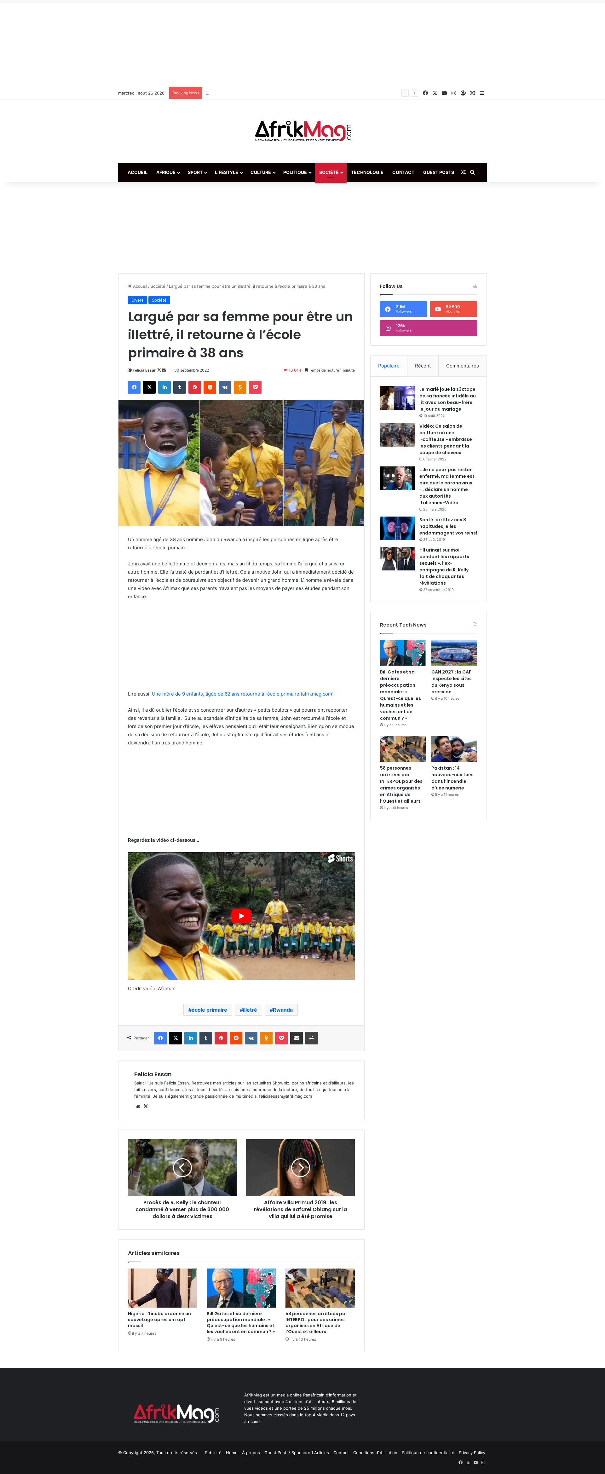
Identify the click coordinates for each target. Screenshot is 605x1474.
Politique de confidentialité (428, 1452)
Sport (195, 172)
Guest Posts (438, 172)
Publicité (213, 1452)
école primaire (209, 1010)
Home (232, 1452)
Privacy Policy (472, 1452)
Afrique (166, 172)
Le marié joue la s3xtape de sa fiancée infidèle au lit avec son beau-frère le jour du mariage (447, 399)
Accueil (137, 172)
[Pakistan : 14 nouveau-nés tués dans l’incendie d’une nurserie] (454, 749)
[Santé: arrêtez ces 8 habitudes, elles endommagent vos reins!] (397, 528)
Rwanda (283, 1010)
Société (329, 172)
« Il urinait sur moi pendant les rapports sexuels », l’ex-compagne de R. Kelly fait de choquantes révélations (444, 566)
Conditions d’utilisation (375, 1452)
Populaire (389, 366)
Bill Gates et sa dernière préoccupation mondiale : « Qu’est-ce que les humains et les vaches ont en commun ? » (241, 1322)
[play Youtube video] (241, 916)
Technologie (367, 172)
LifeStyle (226, 172)
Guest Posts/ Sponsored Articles (296, 1452)
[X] (145, 1106)
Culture (261, 172)
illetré (250, 1010)
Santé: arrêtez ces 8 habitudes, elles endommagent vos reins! (448, 526)
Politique (295, 172)
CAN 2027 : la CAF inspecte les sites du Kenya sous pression (451, 682)
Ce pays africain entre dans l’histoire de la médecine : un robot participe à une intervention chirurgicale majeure (315, 92)
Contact (403, 172)
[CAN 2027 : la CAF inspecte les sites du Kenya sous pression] (454, 653)
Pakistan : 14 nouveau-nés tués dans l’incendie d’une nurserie (452, 778)
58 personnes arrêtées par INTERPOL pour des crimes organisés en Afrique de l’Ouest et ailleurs (316, 1322)
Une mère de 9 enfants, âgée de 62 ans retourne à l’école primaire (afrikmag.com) (243, 694)
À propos (251, 1452)
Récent (423, 366)
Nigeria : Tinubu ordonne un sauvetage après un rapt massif (159, 1319)
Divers (137, 300)
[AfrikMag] (302, 131)
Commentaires (462, 366)
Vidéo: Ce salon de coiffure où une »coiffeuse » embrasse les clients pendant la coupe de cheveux (445, 439)
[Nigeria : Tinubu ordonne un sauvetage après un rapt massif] (162, 1288)
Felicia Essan (144, 370)
